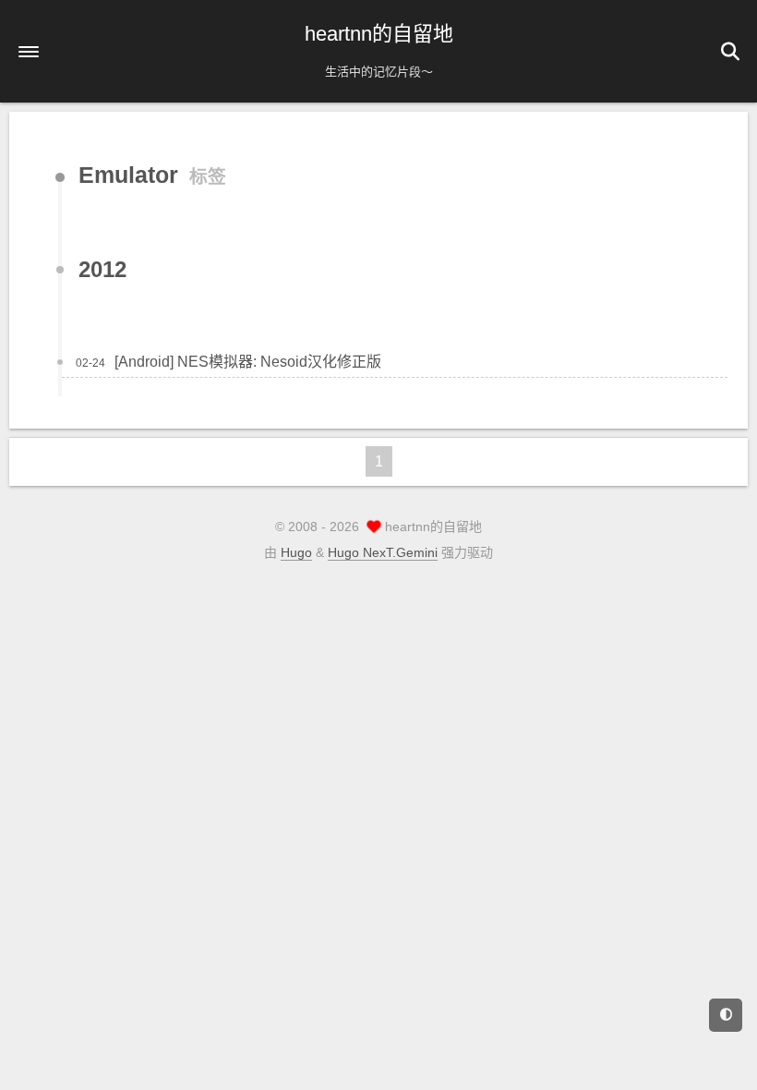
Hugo (296, 552)
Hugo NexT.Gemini (383, 552)
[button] (28, 52)
